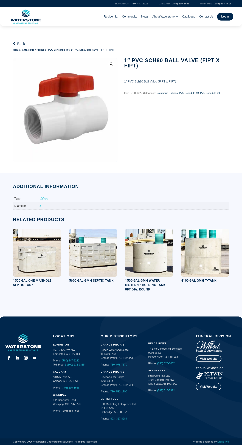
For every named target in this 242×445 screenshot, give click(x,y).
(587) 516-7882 (166, 390)
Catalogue (188, 16)
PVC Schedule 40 (58, 49)
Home (16, 49)
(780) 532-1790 (118, 391)
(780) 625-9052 (166, 363)
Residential (111, 16)
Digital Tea (223, 441)
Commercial (129, 16)
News (144, 16)
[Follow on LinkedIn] (17, 357)
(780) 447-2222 (70, 360)
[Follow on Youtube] (34, 357)
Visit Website (208, 358)
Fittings (41, 49)
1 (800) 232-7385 (75, 364)
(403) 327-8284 (118, 418)
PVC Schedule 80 (210, 93)
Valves (44, 198)
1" (41, 205)
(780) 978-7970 (118, 364)
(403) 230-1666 (70, 387)
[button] (111, 64)
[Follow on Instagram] (25, 357)
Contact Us (206, 16)
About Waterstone (163, 16)
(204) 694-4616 (70, 410)
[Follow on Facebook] (8, 357)
